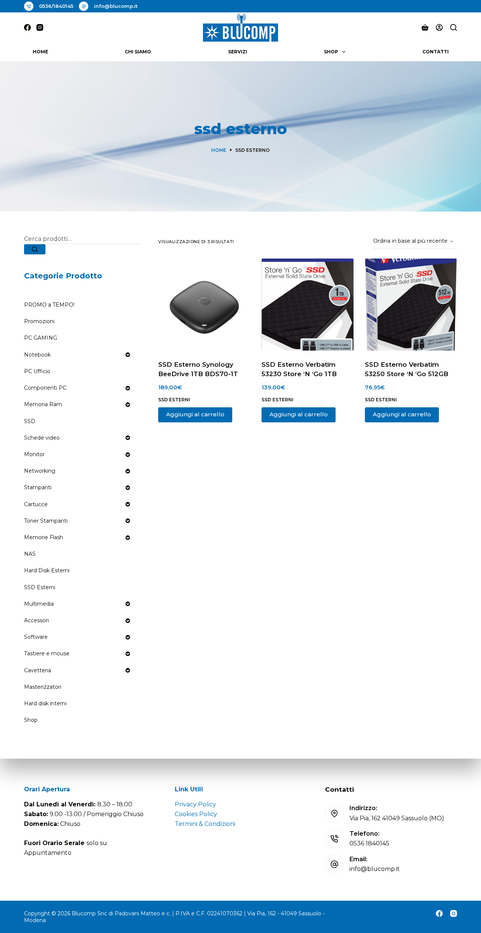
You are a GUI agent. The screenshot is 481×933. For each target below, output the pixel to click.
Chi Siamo (138, 51)
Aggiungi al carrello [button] (195, 414)
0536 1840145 (369, 843)
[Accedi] (439, 27)
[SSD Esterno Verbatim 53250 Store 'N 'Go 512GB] (411, 305)
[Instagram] (39, 27)
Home (40, 51)
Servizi (237, 51)
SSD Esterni (174, 399)
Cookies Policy (196, 814)
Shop (331, 51)
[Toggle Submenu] (128, 354)
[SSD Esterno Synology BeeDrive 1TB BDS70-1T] (204, 305)
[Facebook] (27, 27)
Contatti (435, 51)
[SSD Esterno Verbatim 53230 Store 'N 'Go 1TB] (308, 305)
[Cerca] (453, 27)
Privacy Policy (195, 804)
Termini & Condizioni (205, 823)
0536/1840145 (56, 6)
